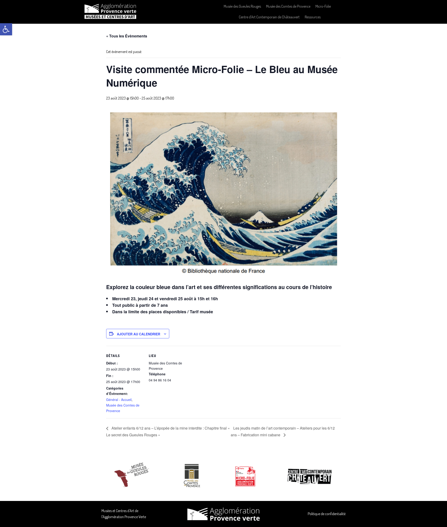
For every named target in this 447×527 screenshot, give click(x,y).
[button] (6, 29)
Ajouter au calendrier (138, 334)
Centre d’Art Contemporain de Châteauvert (269, 17)
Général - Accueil (119, 399)
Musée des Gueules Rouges (242, 6)
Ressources (313, 17)
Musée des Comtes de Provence (288, 6)
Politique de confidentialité (326, 513)
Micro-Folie (323, 6)
